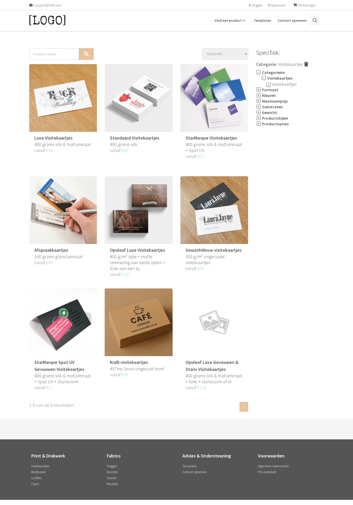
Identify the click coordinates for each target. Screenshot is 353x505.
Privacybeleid (267, 472)
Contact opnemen (292, 20)
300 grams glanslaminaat (58, 256)
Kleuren (268, 95)
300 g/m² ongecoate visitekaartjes (205, 259)
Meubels (112, 484)
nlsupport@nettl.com (47, 5)
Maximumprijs (274, 101)
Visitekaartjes (291, 64)
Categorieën (273, 72)
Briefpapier (38, 472)
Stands (111, 478)
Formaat (269, 89)
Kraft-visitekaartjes (129, 362)
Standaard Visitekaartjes (134, 138)
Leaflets (36, 478)
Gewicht (269, 112)
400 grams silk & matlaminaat (62, 144)
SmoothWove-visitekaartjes (214, 250)
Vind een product (228, 20)
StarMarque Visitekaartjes (211, 138)
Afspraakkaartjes (51, 250)
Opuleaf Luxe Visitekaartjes (137, 250)
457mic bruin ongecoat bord (137, 369)
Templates (262, 20)
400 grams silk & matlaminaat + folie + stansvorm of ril (214, 379)
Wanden (112, 472)
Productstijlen (274, 118)
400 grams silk (123, 144)
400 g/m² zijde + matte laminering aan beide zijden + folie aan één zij (137, 262)
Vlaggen (112, 466)
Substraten (272, 106)
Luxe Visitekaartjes (53, 138)
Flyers (35, 484)
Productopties (275, 123)
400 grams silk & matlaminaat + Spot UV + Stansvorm (62, 379)
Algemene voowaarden (273, 466)
